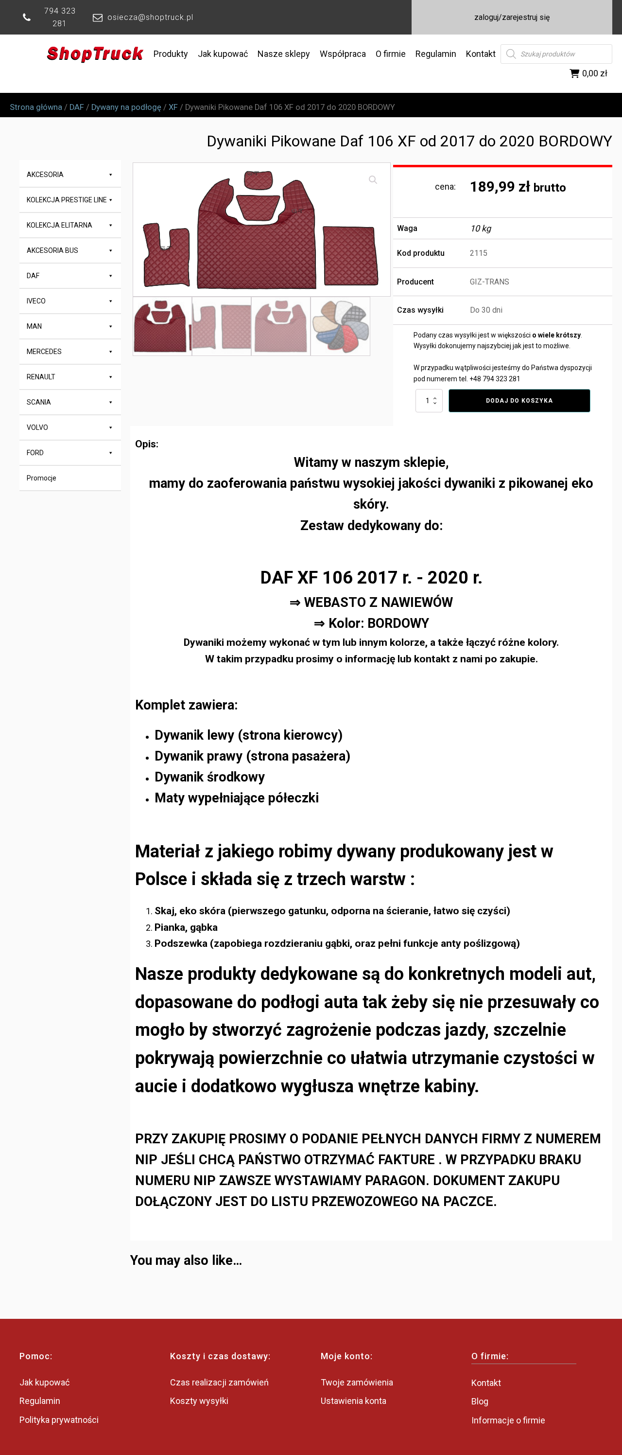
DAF (76, 107)
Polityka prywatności (59, 1420)
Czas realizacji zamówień (219, 1382)
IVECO (36, 301)
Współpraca (343, 54)
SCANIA (39, 402)
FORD (35, 453)
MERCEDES (44, 351)
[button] (373, 180)
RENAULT (41, 377)
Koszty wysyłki (199, 1401)
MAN (34, 326)
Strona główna (36, 107)
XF (173, 107)
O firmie (391, 54)
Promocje (41, 478)
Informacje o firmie (508, 1420)
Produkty (171, 54)
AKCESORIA (45, 174)
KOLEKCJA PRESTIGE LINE (67, 200)
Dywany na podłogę (126, 107)
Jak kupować (223, 54)
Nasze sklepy (284, 54)
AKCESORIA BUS (52, 250)
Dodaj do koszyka (519, 400)
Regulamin (435, 54)
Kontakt (481, 54)
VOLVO (37, 427)
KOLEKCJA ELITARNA (59, 225)
